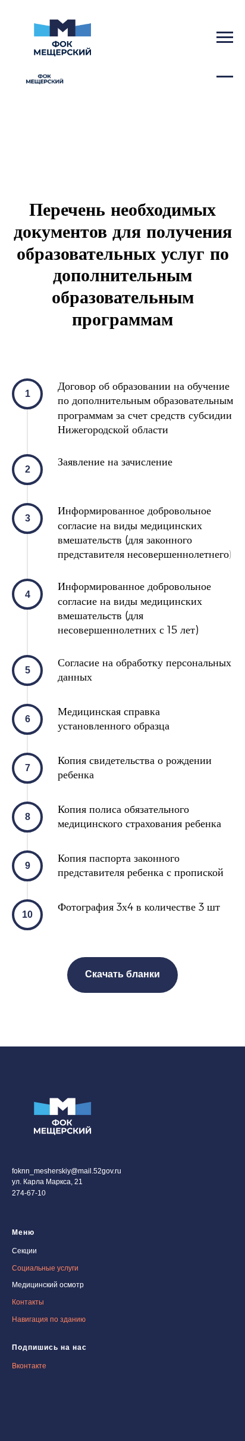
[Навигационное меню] (224, 38)
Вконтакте (29, 1366)
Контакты (28, 1302)
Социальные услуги (45, 1268)
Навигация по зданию (49, 1319)
